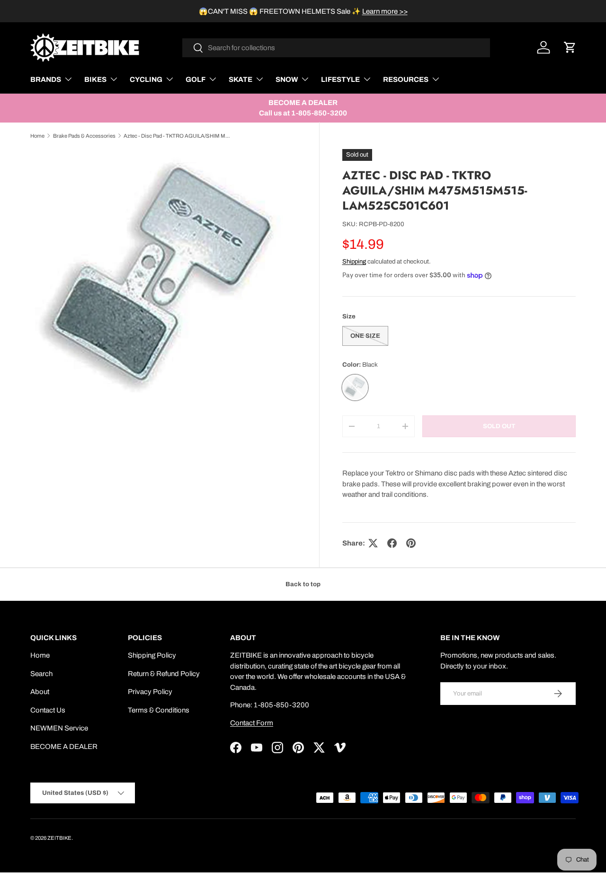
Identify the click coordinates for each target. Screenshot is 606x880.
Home (37, 136)
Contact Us (47, 710)
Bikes (95, 79)
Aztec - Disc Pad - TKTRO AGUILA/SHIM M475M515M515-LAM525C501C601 (177, 136)
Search (41, 674)
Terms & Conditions (158, 710)
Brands (45, 79)
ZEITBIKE (59, 838)
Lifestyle (340, 79)
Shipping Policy (152, 655)
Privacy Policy (150, 691)
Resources (405, 79)
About (39, 691)
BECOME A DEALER (64, 746)
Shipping (354, 261)
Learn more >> (385, 11)
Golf (195, 79)
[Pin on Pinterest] (410, 543)
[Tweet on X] (373, 543)
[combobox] (336, 47)
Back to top (303, 584)
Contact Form (251, 723)
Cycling (146, 79)
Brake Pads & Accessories (84, 136)
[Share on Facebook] (392, 543)
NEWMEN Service (59, 728)
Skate (240, 79)
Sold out (499, 426)
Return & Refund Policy (164, 674)
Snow (287, 79)
